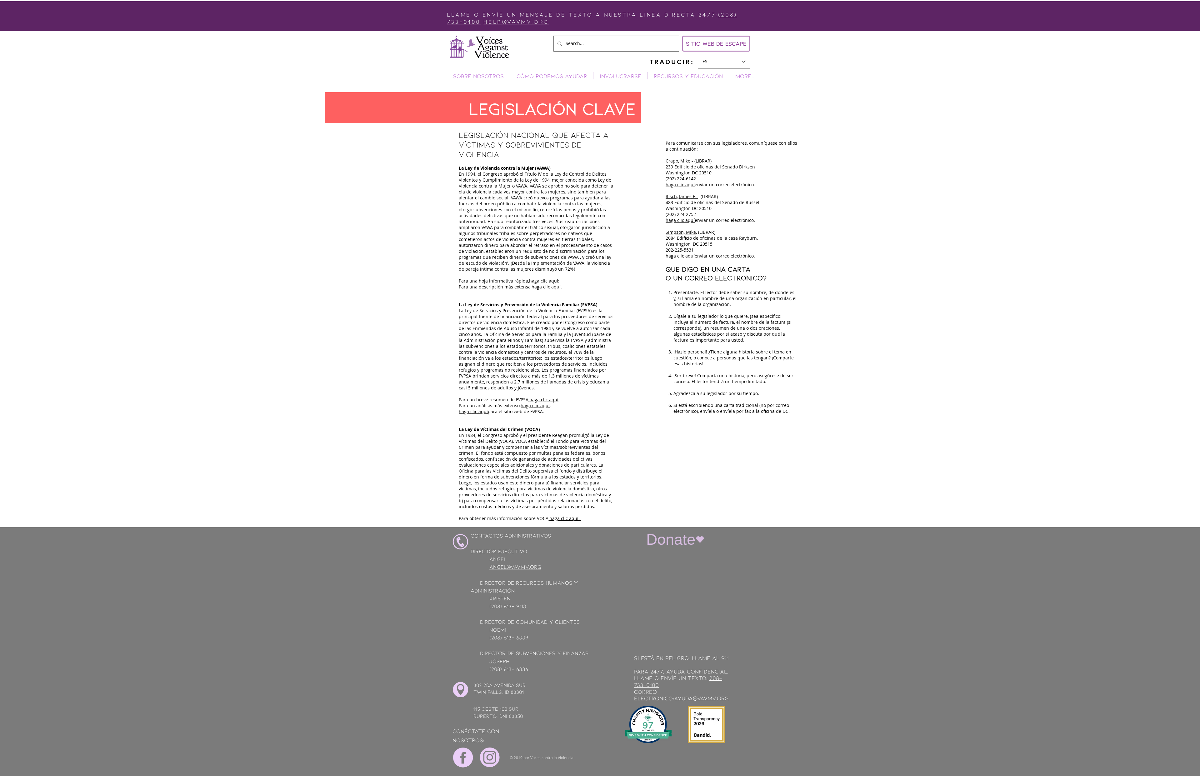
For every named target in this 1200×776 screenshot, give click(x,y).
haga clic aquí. (565, 518)
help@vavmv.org (516, 21)
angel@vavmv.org (515, 566)
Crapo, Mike (679, 161)
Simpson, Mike (681, 232)
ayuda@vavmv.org (701, 698)
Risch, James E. (682, 196)
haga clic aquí (543, 281)
